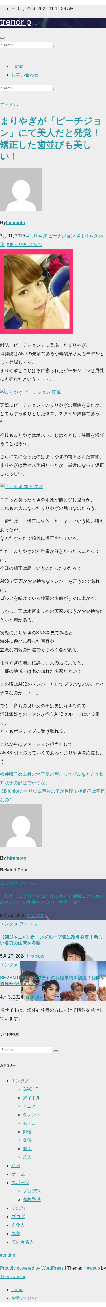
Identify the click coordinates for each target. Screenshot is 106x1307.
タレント (32, 1114)
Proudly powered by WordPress (32, 1268)
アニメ (29, 1106)
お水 (15, 1165)
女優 (27, 1140)
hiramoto (15, 222)
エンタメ (9, 883)
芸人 (27, 1157)
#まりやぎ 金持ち (24, 244)
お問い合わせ (24, 74)
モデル (29, 1123)
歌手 (27, 1148)
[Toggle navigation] (2, 38)
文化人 (18, 1225)
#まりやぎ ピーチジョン (50, 235)
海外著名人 (22, 1242)
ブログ (18, 1216)
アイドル (9, 104)
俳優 (27, 1131)
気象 (15, 1233)
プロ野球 (32, 1191)
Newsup (91, 1268)
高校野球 (32, 1199)
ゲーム (18, 1174)
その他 (18, 1208)
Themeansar (12, 1276)
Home (17, 66)
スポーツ (20, 1182)
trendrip (15, 22)
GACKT (30, 1089)
